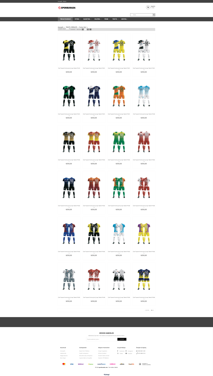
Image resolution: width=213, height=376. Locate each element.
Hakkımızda (63, 353)
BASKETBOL (86, 19)
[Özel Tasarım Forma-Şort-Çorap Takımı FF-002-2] (94, 142)
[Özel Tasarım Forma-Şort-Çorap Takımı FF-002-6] (94, 187)
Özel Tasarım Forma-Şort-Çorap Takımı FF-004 (94, 297)
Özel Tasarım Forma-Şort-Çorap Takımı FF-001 (69, 68)
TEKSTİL (114, 19)
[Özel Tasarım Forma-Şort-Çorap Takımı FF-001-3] (144, 50)
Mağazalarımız (64, 355)
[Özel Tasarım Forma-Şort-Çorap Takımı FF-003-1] (144, 187)
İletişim (64, 1)
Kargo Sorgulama (102, 351)
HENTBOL (124, 19)
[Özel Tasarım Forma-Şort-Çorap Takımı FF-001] (69, 50)
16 (151, 310)
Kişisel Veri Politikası (84, 351)
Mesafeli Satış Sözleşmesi (85, 355)
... (149, 310)
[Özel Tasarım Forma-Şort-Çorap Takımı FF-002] (144, 96)
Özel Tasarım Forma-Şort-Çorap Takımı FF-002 (144, 114)
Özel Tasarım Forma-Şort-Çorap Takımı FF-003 (119, 205)
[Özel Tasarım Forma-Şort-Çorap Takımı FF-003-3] (94, 233)
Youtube (130, 353)
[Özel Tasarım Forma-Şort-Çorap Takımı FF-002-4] (144, 142)
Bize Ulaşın (63, 358)
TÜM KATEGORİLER (65, 19)
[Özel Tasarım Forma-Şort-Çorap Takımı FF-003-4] (119, 233)
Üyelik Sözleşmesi (83, 353)
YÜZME (106, 19)
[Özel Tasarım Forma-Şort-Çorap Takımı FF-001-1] (94, 50)
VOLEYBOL (97, 19)
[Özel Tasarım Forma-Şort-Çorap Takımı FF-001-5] (94, 96)
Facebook (121, 351)
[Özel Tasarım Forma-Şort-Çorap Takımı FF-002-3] (119, 142)
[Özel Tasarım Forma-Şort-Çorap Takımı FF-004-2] (144, 279)
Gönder (122, 339)
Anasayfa (60, 1)
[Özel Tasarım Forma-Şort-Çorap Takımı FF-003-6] (69, 279)
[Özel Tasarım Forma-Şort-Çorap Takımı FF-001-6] (119, 96)
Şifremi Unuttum (102, 353)
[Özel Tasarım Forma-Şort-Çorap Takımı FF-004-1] (119, 279)
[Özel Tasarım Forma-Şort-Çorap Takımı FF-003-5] (144, 233)
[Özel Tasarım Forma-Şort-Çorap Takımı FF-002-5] (69, 187)
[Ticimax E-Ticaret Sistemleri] (106, 375)
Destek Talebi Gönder (103, 355)
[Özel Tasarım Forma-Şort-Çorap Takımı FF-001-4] (69, 96)
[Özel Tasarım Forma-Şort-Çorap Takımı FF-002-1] (69, 142)
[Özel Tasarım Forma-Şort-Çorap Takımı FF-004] (94, 279)
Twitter (121, 353)
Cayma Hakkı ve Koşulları (85, 358)
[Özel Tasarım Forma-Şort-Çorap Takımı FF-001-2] (119, 50)
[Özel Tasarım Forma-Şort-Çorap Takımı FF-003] (119, 187)
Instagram (130, 351)
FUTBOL (77, 19)
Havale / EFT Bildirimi (103, 358)
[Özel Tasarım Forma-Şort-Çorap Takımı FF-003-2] (69, 233)
